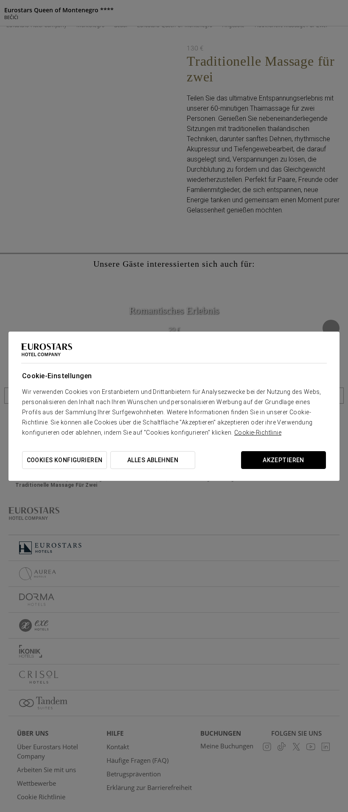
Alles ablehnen (152, 460)
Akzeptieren (283, 460)
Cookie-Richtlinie (257, 432)
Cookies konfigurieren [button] (65, 460)
